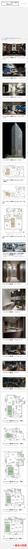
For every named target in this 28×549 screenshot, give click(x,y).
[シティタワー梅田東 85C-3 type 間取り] (14, 406)
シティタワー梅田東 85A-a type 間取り (13, 481)
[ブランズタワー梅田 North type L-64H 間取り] (14, 221)
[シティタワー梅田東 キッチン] (14, 366)
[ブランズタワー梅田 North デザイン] (14, 140)
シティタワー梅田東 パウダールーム (12, 339)
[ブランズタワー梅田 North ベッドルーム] (14, 70)
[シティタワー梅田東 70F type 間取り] (14, 526)
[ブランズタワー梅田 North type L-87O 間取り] (14, 193)
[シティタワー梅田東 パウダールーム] (14, 327)
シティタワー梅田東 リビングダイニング (13, 389)
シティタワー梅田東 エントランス (11, 284)
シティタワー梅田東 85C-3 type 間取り (13, 421)
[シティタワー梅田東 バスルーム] (14, 299)
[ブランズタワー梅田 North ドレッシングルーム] (14, 49)
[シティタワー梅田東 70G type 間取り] (14, 497)
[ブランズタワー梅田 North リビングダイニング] (14, 108)
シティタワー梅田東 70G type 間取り (12, 509)
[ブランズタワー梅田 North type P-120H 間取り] (14, 172)
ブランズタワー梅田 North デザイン (12, 160)
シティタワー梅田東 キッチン (10, 372)
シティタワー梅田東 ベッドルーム (11, 356)
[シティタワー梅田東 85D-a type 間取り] (14, 434)
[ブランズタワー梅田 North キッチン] (14, 89)
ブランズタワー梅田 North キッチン (12, 97)
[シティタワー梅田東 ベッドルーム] (14, 349)
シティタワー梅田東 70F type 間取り (12, 538)
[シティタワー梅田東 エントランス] (14, 272)
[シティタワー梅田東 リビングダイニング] (14, 382)
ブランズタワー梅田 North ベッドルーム (13, 78)
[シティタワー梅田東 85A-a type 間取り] (14, 464)
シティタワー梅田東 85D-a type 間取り (13, 443)
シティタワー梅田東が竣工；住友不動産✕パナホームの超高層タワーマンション (13, 254)
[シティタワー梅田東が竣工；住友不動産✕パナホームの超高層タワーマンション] (14, 247)
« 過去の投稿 (20, 545)
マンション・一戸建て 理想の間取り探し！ (10, 3)
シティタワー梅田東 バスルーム (11, 312)
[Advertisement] (14, 22)
